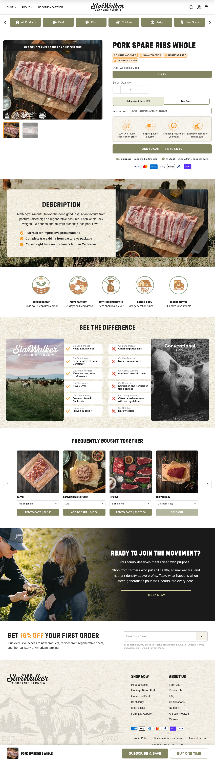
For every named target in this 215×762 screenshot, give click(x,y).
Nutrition (174, 707)
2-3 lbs (162, 74)
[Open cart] (206, 7)
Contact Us (175, 690)
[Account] (199, 7)
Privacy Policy (140, 738)
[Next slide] (210, 22)
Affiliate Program (179, 713)
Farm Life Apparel (141, 713)
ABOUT (26, 7)
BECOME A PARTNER (50, 7)
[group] (25, 22)
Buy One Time (189, 753)
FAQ (171, 696)
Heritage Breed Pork (143, 690)
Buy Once (186, 101)
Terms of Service (198, 738)
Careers (174, 719)
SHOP (10, 7)
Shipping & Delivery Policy (168, 738)
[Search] (191, 7)
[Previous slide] (5, 22)
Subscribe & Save (138, 101)
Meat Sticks (138, 707)
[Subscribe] (201, 636)
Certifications (177, 702)
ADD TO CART (162, 148)
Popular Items (139, 684)
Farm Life (174, 684)
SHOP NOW (156, 595)
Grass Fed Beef (140, 696)
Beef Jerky (137, 702)
